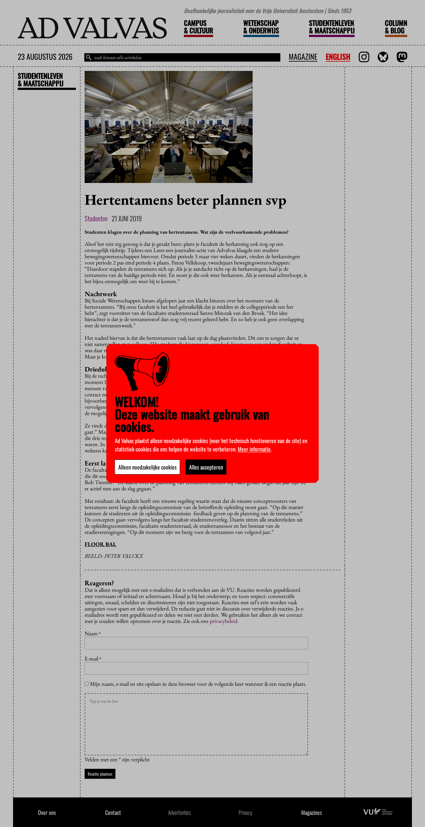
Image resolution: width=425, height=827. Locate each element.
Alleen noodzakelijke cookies (147, 467)
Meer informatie (254, 449)
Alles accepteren (206, 467)
